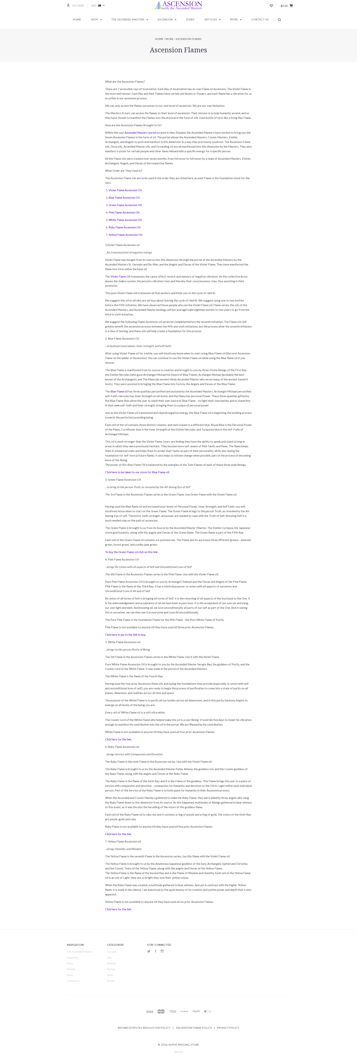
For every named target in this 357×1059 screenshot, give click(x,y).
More (234, 19)
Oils (109, 957)
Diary (190, 19)
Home (77, 19)
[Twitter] (149, 951)
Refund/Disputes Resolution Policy (144, 1027)
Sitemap (178, 1051)
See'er (110, 975)
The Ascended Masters (128, 19)
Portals (111, 969)
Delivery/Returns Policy (194, 1027)
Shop (95, 19)
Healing (111, 963)
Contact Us (260, 19)
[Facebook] (155, 951)
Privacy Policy (228, 1027)
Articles (211, 19)
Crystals (112, 951)
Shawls (111, 980)
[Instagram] (162, 951)
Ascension (165, 19)
